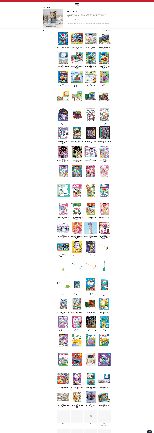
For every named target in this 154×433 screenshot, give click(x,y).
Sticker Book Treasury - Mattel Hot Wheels (63, 86)
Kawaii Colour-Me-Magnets (63, 330)
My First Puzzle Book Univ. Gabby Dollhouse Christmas (104, 425)
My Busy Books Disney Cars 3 (63, 424)
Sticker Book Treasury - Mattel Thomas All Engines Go (63, 48)
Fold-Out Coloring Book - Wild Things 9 (77, 312)
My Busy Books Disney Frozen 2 (90, 405)
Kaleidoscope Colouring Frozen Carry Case (63, 237)
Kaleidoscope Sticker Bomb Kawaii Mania (90, 236)
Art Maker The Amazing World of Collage (77, 141)
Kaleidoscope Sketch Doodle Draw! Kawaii (77, 256)
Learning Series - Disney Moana (91, 387)
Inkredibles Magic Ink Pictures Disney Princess (104, 161)
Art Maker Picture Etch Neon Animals (90, 141)
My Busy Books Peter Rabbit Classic (63, 405)
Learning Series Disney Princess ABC (104, 387)
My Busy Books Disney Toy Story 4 (104, 405)
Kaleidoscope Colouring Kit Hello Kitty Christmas (63, 142)
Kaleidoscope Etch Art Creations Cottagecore (77, 161)
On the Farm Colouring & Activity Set (90, 217)
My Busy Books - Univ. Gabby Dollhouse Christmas (77, 67)
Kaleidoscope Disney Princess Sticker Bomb (90, 180)
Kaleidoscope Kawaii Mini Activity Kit (90, 160)
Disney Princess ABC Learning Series (77, 387)
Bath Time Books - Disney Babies (91, 85)
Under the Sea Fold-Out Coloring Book (63, 312)
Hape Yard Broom (104, 255)
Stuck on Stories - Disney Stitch (77, 47)
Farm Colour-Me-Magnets (104, 312)
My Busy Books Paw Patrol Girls (77, 424)
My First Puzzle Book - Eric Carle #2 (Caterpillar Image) (77, 86)
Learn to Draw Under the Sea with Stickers (104, 294)
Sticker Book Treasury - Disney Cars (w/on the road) (104, 67)
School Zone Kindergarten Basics (91, 348)
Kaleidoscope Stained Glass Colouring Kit (104, 141)
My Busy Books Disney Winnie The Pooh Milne (77, 406)
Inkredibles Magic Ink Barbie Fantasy (104, 179)
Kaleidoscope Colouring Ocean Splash (104, 123)
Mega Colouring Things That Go (90, 293)
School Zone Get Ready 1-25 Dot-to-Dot (77, 348)
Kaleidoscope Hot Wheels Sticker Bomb (77, 179)
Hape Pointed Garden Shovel (63, 293)
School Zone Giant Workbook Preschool (104, 348)
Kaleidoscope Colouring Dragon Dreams (91, 255)
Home (44, 7)
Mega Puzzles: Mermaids (77, 293)
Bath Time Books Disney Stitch (63, 387)
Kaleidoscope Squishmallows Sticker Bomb (63, 180)
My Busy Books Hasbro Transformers (90, 424)
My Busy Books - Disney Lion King (91, 312)
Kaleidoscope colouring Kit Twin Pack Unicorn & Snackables (104, 237)
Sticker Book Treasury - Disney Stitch (90, 66)
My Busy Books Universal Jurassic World (104, 47)
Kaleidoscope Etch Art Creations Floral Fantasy (63, 161)
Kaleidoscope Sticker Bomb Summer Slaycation (77, 237)
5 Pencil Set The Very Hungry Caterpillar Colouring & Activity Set (77, 218)
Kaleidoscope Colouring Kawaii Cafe (104, 217)
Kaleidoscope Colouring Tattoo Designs (91, 123)
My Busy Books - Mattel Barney (104, 85)
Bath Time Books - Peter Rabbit (90, 47)
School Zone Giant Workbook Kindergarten (63, 368)
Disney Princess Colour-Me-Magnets (77, 330)
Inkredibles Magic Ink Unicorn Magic (63, 217)
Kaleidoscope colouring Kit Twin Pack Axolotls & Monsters (63, 256)
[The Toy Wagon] (77, 4)
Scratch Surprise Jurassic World (91, 330)
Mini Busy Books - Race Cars (77, 123)
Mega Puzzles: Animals (104, 330)
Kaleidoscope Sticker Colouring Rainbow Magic (63, 349)
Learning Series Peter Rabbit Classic (63, 66)
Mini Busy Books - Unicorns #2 (63, 123)
